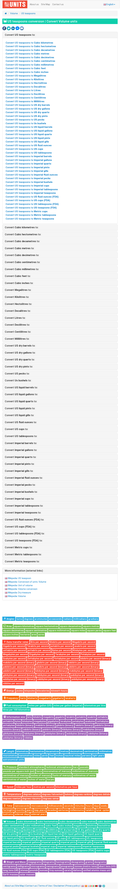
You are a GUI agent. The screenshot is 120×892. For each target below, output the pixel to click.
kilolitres (92, 825)
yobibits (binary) (51, 729)
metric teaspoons (36, 854)
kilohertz (32, 698)
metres (64, 751)
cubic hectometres (47, 821)
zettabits (102, 717)
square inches (10, 634)
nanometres (25, 755)
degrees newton (11, 798)
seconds (68, 805)
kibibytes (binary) (71, 729)
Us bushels (36, 834)
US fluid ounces (46, 838)
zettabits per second (14, 650)
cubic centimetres (13, 825)
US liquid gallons (73, 834)
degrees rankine (83, 794)
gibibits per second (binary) (51, 662)
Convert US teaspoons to (29, 42)
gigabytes (53, 721)
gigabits (59, 717)
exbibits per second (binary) (51, 666)
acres (41, 634)
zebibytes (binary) (98, 733)
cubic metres (88, 821)
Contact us (58, 4)
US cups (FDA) (37, 850)
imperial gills (85, 842)
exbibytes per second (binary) (19, 679)
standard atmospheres (31, 767)
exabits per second (84, 646)
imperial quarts (50, 842)
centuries (63, 810)
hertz (23, 698)
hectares (25, 634)
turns (19, 619)
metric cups (102, 850)
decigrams (100, 862)
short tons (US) (107, 866)
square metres (91, 626)
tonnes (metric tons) (85, 866)
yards (45, 755)
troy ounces (55, 870)
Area (9, 626)
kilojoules (30, 690)
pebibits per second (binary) (18, 666)
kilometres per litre (94, 705)
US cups (61, 838)
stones (24, 870)
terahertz (70, 698)
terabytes (65, 721)
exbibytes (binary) (76, 733)
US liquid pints (11, 838)
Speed (9, 787)
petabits (81, 717)
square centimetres (36, 630)
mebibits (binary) (44, 725)
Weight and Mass (16, 862)
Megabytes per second (15, 654)
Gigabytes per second (41, 654)
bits (29, 717)
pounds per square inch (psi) (19, 771)
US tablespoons (76, 838)
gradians (93, 619)
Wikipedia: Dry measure (19, 592)
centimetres (91, 751)
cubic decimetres (106, 821)
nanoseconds (22, 805)
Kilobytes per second (84, 650)
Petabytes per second (93, 654)
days (96, 805)
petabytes (77, 721)
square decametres (70, 626)
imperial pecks (11, 846)
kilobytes (27, 721)
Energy (10, 690)
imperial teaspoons (93, 846)
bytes (18, 721)
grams (88, 862)
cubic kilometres (26, 821)
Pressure (11, 767)
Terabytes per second (67, 654)
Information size (15, 717)
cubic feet (50, 825)
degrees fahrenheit (52, 794)
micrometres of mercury (57, 771)
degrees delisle (101, 794)
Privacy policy (72, 886)
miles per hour (24, 787)
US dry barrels (67, 829)
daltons (77, 870)
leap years (39, 810)
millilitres (53, 829)
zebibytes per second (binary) (53, 679)
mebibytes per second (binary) (85, 671)
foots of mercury (61, 775)
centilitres (40, 829)
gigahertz (58, 698)
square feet (109, 630)
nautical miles (72, 755)
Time (9, 805)
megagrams (34, 862)
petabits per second (62, 646)
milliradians (80, 619)
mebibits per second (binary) (19, 662)
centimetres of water (14, 779)
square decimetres (13, 630)
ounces (44, 870)
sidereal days (22, 814)
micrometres (10, 755)
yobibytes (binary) (13, 737)
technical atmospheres (58, 767)
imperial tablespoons (69, 846)
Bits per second (39, 642)
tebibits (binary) (84, 725)
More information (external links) (24, 570)
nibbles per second (13, 683)
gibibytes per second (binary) (19, 675)
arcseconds (55, 619)
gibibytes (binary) (12, 733)
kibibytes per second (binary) (51, 671)
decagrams (77, 862)
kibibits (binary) (25, 725)
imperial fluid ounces (105, 842)
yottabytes (9, 725)
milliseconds (55, 805)
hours (89, 805)
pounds (34, 870)
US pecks (23, 834)
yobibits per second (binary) (18, 671)
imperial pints (68, 842)
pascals (84, 767)
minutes (79, 805)
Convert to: (20, 34)
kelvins (68, 794)
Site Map (45, 4)
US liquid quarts (93, 834)
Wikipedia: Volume (17, 596)
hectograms (62, 862)
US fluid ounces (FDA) (15, 850)
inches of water (36, 779)
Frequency (12, 698)
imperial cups (48, 846)
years (29, 810)
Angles (10, 619)
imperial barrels (11, 842)
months (20, 810)
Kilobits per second (59, 642)
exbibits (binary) (12, 729)
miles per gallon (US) (40, 705)
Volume (14, 13)
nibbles (28, 737)
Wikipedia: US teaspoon (19, 578)
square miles (78, 630)
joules (19, 690)
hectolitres (104, 825)
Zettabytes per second (39, 658)
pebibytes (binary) (55, 733)
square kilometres (24, 626)
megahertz (45, 698)
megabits (48, 717)
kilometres (22, 751)
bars (75, 767)
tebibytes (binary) (33, 733)
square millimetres (59, 630)
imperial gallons (31, 842)
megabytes (40, 721)
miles (37, 755)
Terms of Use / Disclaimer (51, 886)
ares (34, 634)
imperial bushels (30, 846)
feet (52, 755)
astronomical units (13, 759)
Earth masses (10, 874)
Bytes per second (61, 650)
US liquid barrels (53, 834)
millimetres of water (84, 775)
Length (10, 751)
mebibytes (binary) (93, 729)
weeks (104, 805)
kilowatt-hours (59, 690)
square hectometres (47, 626)
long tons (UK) (11, 870)
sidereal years (38, 814)
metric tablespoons (14, 854)
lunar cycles (102, 810)
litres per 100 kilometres (16, 709)
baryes (50, 779)
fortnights (8, 810)
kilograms (48, 862)
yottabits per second (39, 650)
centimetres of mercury (16, 775)
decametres (52, 751)
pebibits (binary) (104, 725)
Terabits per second (38, 646)
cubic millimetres (34, 825)
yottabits (8, 721)
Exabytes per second (14, 658)
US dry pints (9, 834)
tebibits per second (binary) (83, 662)
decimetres (76, 751)
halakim (89, 810)
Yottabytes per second (66, 658)
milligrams (23, 866)
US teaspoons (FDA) (83, 850)
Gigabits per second (14, 646)
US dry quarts (102, 829)
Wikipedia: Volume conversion (22, 589)
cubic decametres (69, 821)
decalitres (8, 829)
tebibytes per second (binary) (53, 675)
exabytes (90, 721)
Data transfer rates (17, 642)
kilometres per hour (67, 787)
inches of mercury (41, 775)
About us (34, 4)
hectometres (37, 751)
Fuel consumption (16, 705)
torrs (39, 771)
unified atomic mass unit (97, 870)
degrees (28, 619)
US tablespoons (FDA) (58, 850)
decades (51, 810)
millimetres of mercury (85, 771)
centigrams (9, 866)
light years (98, 755)
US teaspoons (28, 13)
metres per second (43, 787)
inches (59, 755)
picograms (67, 866)
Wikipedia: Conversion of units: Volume (27, 582)
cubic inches (65, 825)
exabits (92, 717)
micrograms (38, 866)
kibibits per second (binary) (95, 658)
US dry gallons (85, 829)
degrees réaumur (31, 798)
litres (18, 829)
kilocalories (43, 690)
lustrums (8, 814)
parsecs (86, 755)
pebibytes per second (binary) (87, 675)
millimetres (105, 751)
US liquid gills (28, 838)
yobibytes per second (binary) (87, 679)
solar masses (27, 874)
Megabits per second (83, 642)
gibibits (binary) (65, 725)
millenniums (77, 810)
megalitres (79, 825)
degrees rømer (51, 798)
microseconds (39, 805)
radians (67, 619)
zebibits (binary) (32, 729)
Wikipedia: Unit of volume (20, 585)
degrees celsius (31, 794)
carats (67, 870)
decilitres (28, 829)
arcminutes (41, 619)
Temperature (13, 794)
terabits (70, 717)
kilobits (37, 717)
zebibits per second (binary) (83, 666)
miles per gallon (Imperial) (68, 705)
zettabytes (102, 721)
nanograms (52, 866)
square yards (94, 630)
